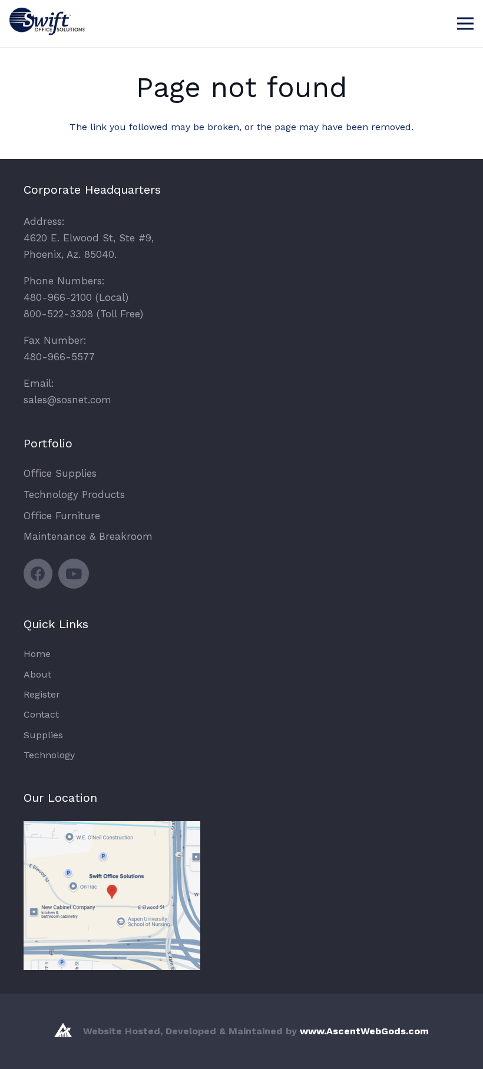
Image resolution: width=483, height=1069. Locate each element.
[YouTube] (73, 574)
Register (42, 694)
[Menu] (465, 23)
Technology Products (74, 494)
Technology (49, 755)
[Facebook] (38, 574)
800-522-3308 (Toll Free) (83, 314)
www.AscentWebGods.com (364, 1031)
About (37, 674)
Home (37, 653)
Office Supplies (60, 473)
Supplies (43, 735)
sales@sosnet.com (67, 400)
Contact (41, 714)
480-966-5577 (59, 357)
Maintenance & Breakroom (88, 536)
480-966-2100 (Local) (76, 297)
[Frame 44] (50, 31)
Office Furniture (62, 516)
